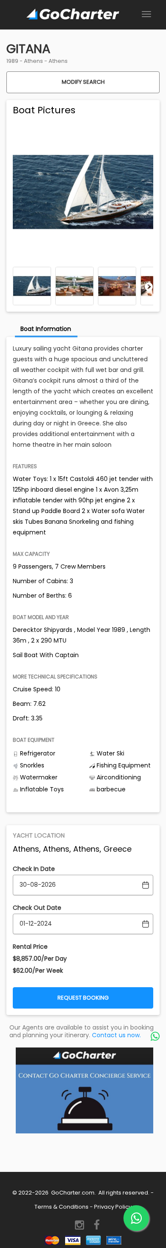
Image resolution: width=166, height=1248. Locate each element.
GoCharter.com (72, 1193)
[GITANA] (32, 286)
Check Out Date (37, 908)
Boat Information (45, 329)
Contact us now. (116, 1035)
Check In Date (34, 869)
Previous (17, 286)
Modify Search (83, 82)
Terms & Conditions (61, 1207)
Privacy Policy (113, 1207)
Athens (33, 61)
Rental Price (30, 946)
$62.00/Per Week (38, 970)
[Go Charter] (72, 15)
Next (149, 286)
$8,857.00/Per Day (40, 958)
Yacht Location (39, 835)
